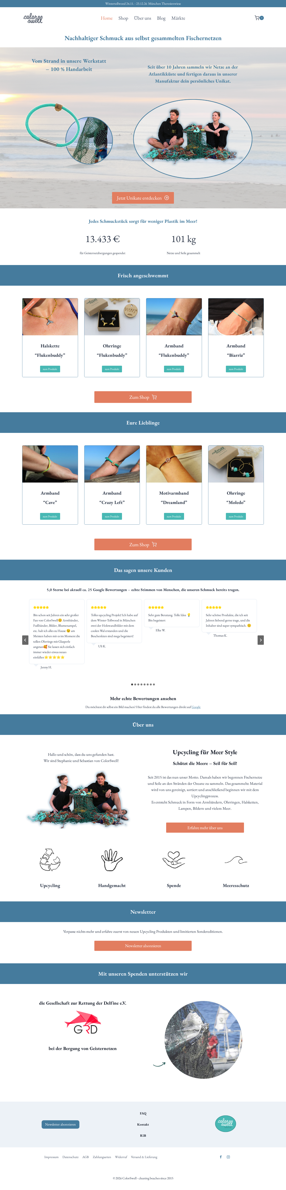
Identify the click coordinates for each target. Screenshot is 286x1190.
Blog (161, 18)
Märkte (178, 18)
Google (196, 707)
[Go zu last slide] (25, 640)
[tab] (132, 684)
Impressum (51, 1157)
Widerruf (121, 1157)
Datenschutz (70, 1157)
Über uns (142, 18)
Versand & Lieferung (144, 1157)
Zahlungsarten (102, 1157)
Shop (123, 18)
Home (107, 18)
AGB (85, 1157)
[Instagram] (228, 1157)
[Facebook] (220, 1157)
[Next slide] (261, 640)
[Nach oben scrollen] (266, 1178)
